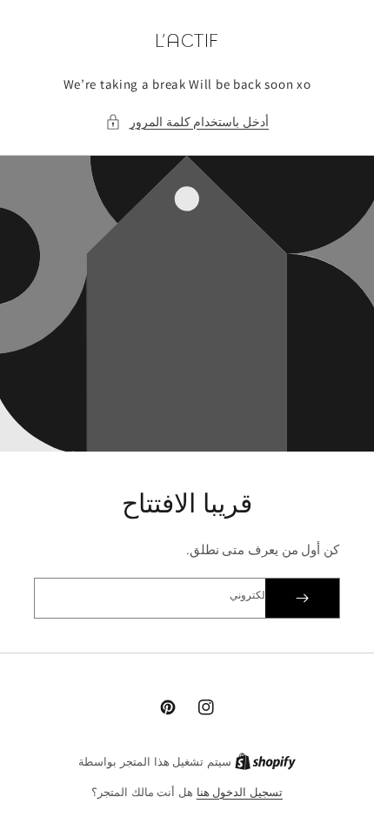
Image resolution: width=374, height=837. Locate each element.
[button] (187, 122)
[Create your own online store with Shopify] (265, 761)
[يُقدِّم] (302, 598)
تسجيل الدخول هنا (240, 792)
